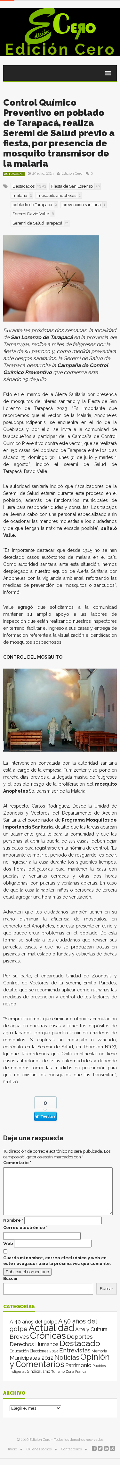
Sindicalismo (38, 1371)
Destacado (80, 1343)
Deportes (80, 1336)
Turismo (58, 1371)
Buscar (10, 1278)
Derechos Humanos (34, 1344)
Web (8, 1243)
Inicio (12, 1449)
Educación (19, 1351)
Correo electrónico (25, 1227)
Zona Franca (76, 1371)
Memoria (99, 1351)
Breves (19, 1336)
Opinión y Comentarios (60, 1360)
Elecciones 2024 (44, 1351)
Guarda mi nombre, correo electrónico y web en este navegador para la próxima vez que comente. (57, 1260)
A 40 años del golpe (33, 1322)
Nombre (13, 1220)
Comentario (17, 1162)
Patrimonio (78, 1365)
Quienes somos (39, 1449)
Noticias (66, 1357)
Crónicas (48, 1335)
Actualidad (14, 174)
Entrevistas (75, 1350)
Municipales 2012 (31, 1358)
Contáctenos (71, 1449)
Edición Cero (60, 49)
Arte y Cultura (91, 1329)
